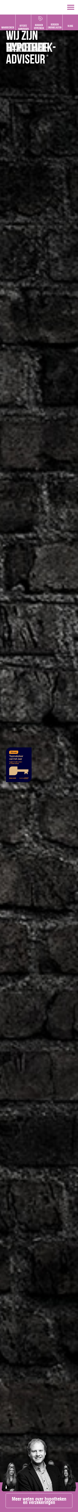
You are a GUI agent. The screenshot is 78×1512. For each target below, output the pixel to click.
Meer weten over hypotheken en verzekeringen (39, 1500)
